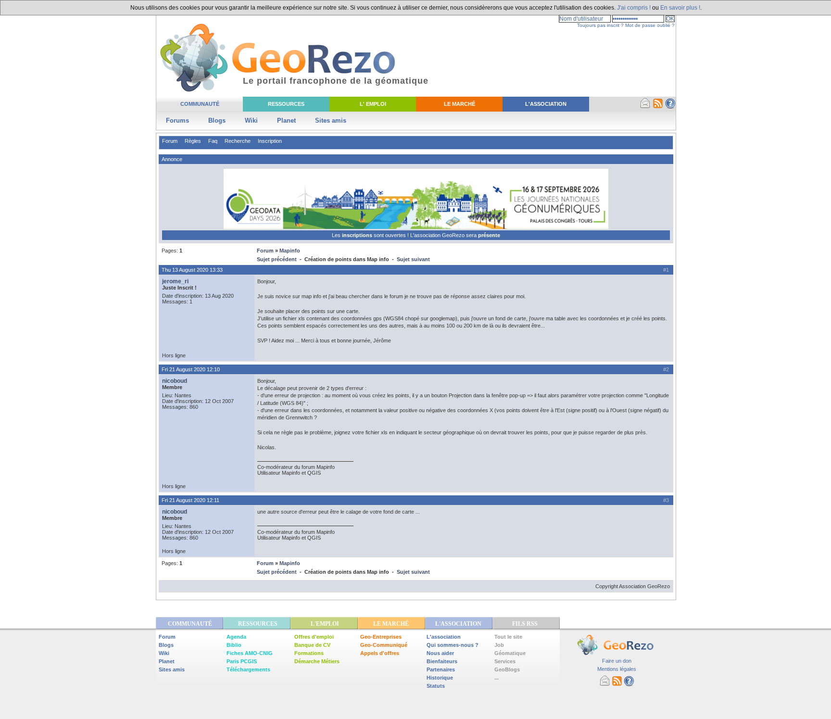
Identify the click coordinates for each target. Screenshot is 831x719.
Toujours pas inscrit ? (600, 25)
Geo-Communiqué (383, 645)
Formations (309, 653)
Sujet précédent (277, 259)
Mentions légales (616, 669)
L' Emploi (373, 104)
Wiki (251, 120)
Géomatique (510, 653)
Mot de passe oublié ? (650, 25)
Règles (193, 141)
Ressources (286, 104)
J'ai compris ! (634, 8)
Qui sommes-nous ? (452, 645)
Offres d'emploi (314, 637)
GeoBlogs (507, 669)
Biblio (234, 645)
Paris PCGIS (242, 661)
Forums (177, 120)
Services (505, 661)
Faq (212, 141)
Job (499, 645)
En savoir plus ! (680, 8)
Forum (169, 141)
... (496, 678)
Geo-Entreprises (381, 637)
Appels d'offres (379, 653)
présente (489, 235)
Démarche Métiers (317, 661)
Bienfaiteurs (442, 661)
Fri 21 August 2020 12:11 (190, 500)
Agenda (236, 637)
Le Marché (459, 104)
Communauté (199, 104)
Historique (440, 678)
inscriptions (358, 235)
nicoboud (174, 381)
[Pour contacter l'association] (645, 107)
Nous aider (440, 653)
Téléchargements (248, 669)
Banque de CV (312, 645)
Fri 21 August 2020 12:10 (191, 369)
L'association (444, 637)
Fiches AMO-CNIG (250, 653)
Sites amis (330, 120)
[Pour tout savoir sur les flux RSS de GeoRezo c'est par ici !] (658, 107)
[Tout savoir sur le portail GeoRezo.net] (670, 107)
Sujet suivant (413, 259)
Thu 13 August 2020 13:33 (192, 270)
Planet (286, 120)
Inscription (270, 141)
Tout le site (508, 637)
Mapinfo (289, 250)
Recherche (238, 141)
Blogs (217, 120)
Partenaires (441, 669)
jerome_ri (175, 281)
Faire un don (616, 661)
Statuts (436, 686)
